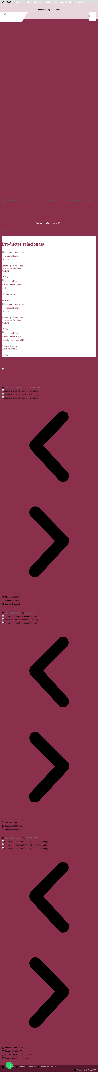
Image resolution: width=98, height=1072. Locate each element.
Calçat (14, 230)
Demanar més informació (47, 223)
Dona (20, 230)
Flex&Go (34, 230)
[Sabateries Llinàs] (15, 14)
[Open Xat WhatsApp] (9, 1065)
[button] (49, 447)
